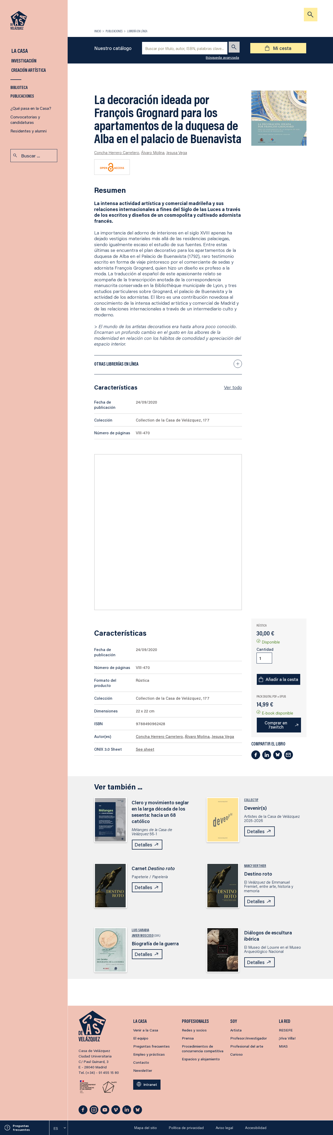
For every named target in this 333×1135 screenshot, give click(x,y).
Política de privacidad (186, 1127)
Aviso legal (224, 1127)
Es (56, 1128)
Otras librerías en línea (116, 364)
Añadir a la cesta (282, 679)
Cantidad (265, 649)
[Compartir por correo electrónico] (288, 754)
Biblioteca (19, 87)
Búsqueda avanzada (222, 57)
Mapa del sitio (145, 1127)
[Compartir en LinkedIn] (266, 754)
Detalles (143, 844)
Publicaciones (22, 96)
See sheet (145, 749)
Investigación (23, 61)
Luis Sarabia (140, 930)
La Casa (19, 50)
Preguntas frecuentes (21, 1128)
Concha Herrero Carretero (116, 152)
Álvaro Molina (152, 152)
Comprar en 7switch (276, 725)
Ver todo (233, 387)
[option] (58, 1128)
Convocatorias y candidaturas (25, 119)
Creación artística (28, 70)
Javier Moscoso (142, 935)
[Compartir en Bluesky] (277, 754)
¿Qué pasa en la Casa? (30, 108)
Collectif (251, 800)
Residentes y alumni (28, 130)
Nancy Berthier (255, 865)
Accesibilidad (255, 1127)
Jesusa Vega (176, 152)
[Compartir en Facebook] (255, 754)
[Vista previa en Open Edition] (112, 167)
